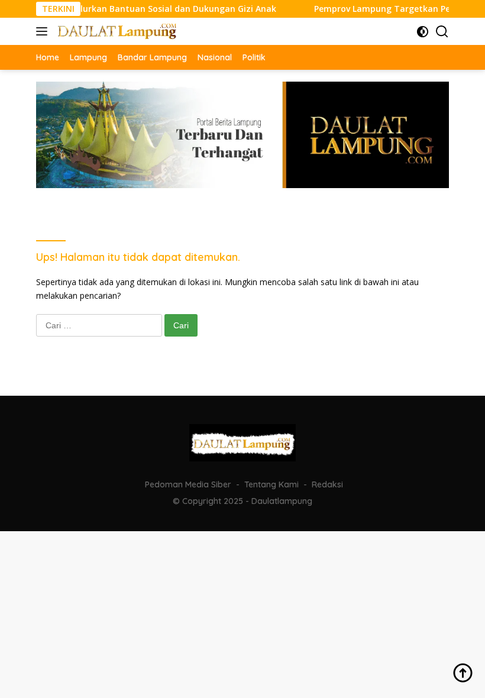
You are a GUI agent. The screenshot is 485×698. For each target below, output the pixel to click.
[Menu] (44, 31)
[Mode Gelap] (422, 31)
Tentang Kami (271, 484)
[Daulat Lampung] (115, 31)
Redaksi (327, 484)
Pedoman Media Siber (188, 484)
